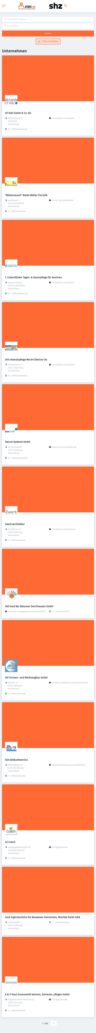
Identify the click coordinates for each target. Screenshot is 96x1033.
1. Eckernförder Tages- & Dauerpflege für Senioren (33, 277)
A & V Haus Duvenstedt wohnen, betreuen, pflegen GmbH (37, 994)
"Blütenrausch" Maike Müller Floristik (26, 195)
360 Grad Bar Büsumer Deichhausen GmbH (29, 606)
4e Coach (10, 841)
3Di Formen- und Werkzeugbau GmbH (26, 677)
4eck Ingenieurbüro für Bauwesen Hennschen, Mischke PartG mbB (42, 917)
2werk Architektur (15, 524)
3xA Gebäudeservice (16, 759)
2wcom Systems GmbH (17, 441)
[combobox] (48, 19)
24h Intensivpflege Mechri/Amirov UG (26, 359)
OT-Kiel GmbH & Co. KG (18, 112)
